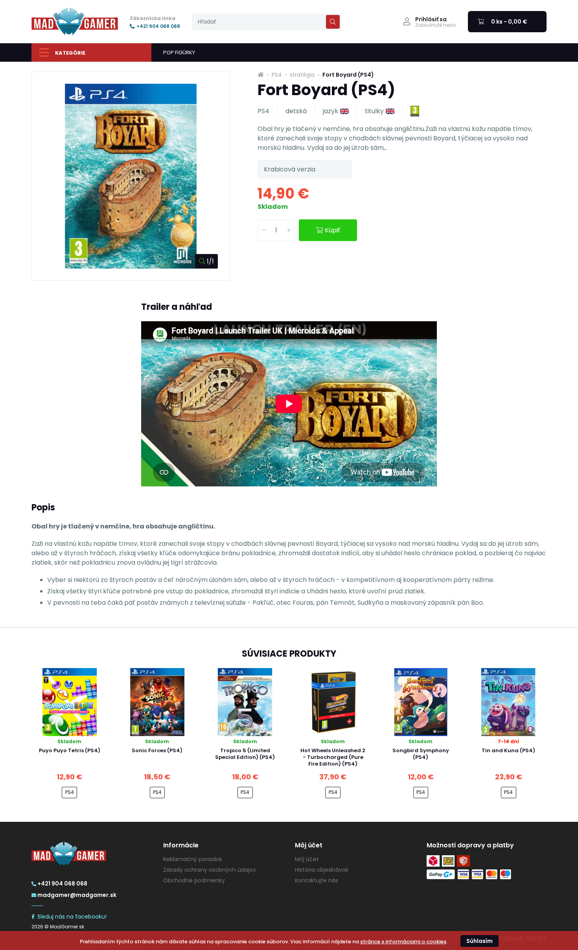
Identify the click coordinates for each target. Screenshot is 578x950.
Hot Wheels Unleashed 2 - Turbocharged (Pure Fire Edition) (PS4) (332, 757)
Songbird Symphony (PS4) (420, 754)
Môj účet (307, 859)
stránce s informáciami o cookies (403, 941)
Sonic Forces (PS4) (157, 750)
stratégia (302, 75)
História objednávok (321, 870)
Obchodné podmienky (194, 880)
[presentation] (266, 21)
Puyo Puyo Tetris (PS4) (69, 750)
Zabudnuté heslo (435, 25)
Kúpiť (332, 230)
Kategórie (70, 53)
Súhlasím (479, 941)
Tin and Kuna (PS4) (508, 750)
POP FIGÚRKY (179, 52)
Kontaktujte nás (316, 880)
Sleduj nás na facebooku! (72, 917)
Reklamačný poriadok (192, 859)
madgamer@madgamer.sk (76, 895)
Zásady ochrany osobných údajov (209, 870)
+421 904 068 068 (158, 26)
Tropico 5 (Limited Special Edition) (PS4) (245, 754)
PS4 (277, 75)
